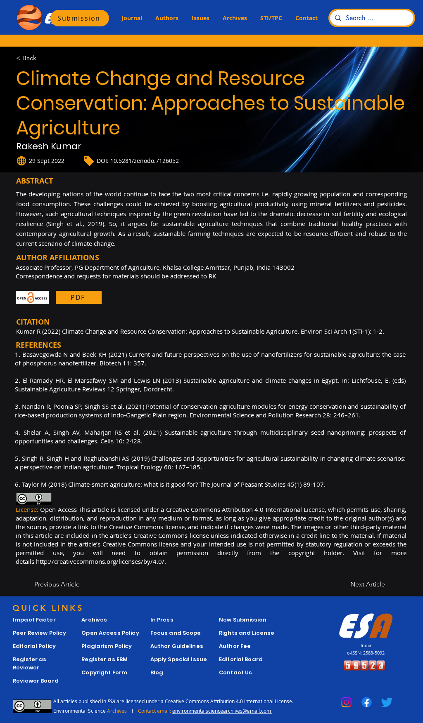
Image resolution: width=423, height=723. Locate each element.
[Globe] (21, 160)
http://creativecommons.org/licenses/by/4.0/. (101, 561)
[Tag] (88, 160)
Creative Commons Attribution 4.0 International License (228, 701)
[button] (131, 18)
